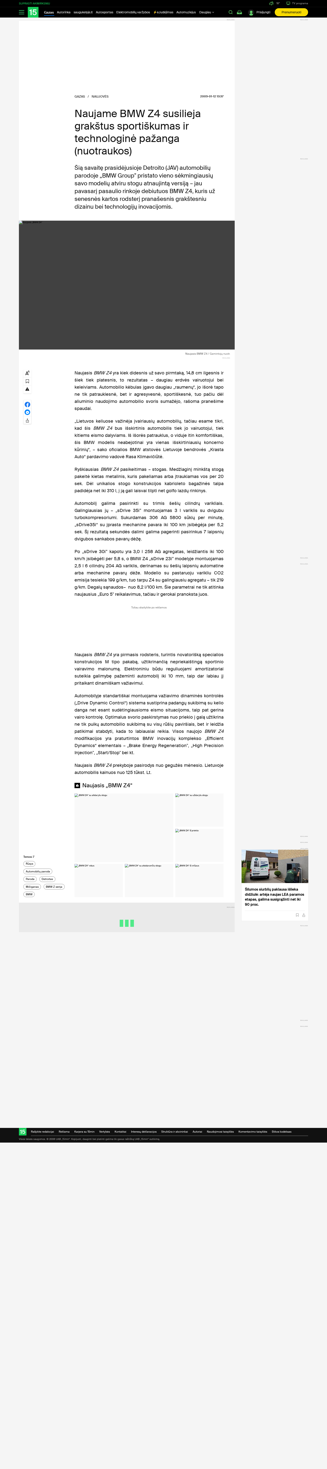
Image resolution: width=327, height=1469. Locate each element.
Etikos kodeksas (281, 1131)
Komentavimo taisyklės (252, 1131)
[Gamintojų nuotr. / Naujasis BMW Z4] (127, 285)
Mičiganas (32, 887)
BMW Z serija (54, 887)
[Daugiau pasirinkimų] (27, 420)
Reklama (64, 1131)
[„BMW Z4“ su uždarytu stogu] (199, 810)
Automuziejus (186, 12)
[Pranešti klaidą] (27, 389)
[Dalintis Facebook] (27, 404)
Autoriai (197, 1131)
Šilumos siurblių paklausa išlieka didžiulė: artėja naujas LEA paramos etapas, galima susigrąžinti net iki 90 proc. (274, 897)
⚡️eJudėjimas (163, 12)
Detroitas (47, 879)
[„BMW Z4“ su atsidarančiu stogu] (149, 880)
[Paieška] (231, 12)
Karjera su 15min (84, 1131)
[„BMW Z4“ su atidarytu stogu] (124, 827)
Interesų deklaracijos (144, 1131)
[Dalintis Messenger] (27, 412)
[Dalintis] (304, 915)
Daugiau (205, 12)
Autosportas (104, 12)
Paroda (30, 879)
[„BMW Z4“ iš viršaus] (199, 880)
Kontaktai (120, 1131)
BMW (29, 894)
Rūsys (29, 863)
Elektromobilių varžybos (133, 12)
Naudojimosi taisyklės (220, 1131)
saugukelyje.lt (83, 12)
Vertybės (104, 1131)
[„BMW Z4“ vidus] (99, 880)
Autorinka (64, 12)
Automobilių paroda (38, 871)
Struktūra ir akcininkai (174, 1131)
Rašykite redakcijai (42, 1131)
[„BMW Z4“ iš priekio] (199, 845)
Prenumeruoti (291, 12)
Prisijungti (263, 12)
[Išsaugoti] (297, 915)
